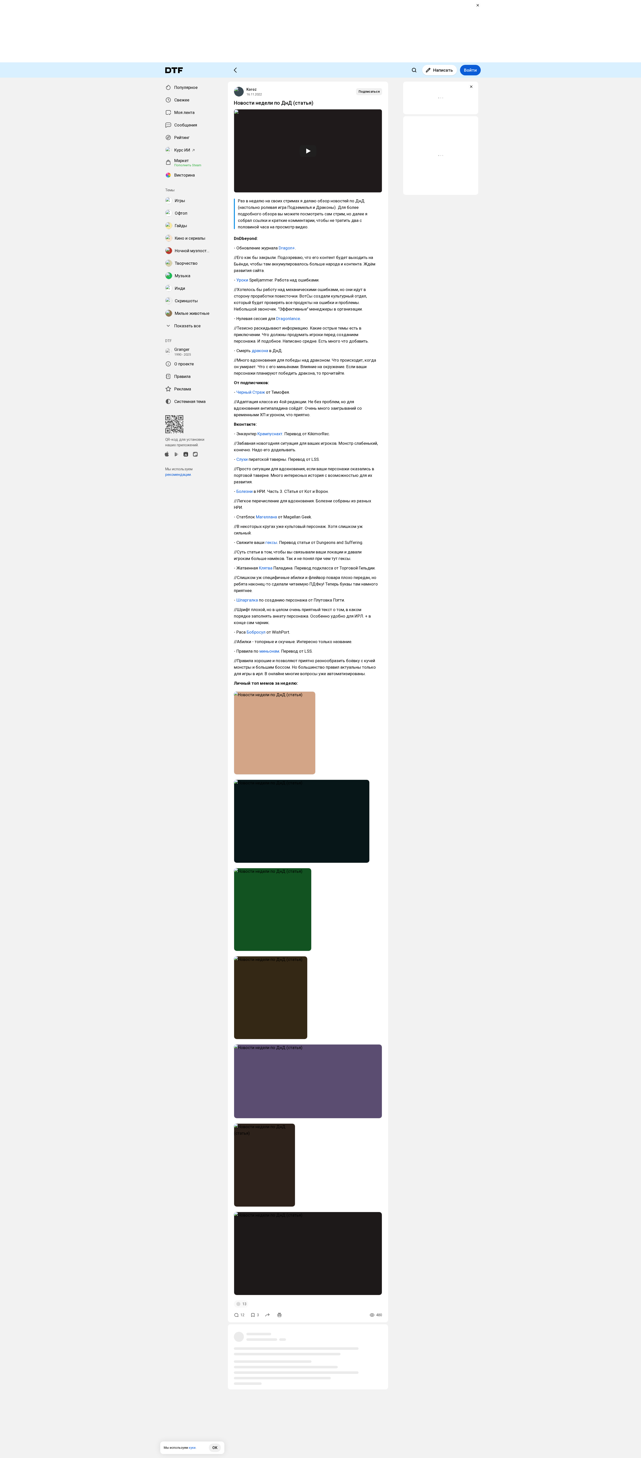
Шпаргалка (247, 600)
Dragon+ (287, 247)
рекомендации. (178, 474)
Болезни (244, 491)
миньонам (269, 651)
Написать (443, 70)
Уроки (242, 279)
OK (214, 1447)
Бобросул (256, 632)
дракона (260, 350)
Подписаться (369, 91)
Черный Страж (250, 392)
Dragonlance (288, 318)
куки (192, 1447)
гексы (271, 542)
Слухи (242, 459)
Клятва (265, 567)
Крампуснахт (269, 433)
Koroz (251, 89)
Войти (470, 70)
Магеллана (266, 516)
